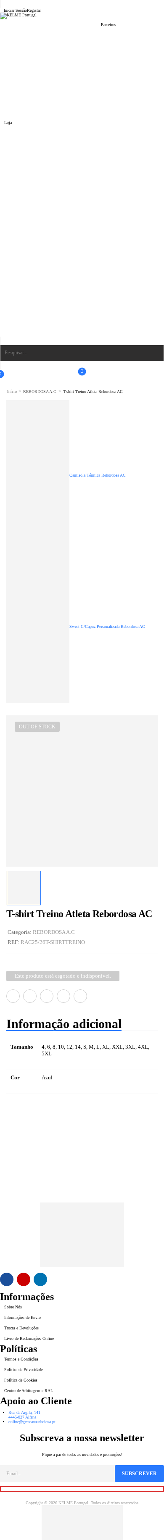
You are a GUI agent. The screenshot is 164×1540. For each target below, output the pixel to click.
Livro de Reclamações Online (29, 1338)
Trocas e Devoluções (21, 1328)
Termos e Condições (21, 1359)
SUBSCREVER (139, 1474)
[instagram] (23, 1279)
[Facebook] (13, 996)
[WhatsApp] (63, 996)
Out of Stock (37, 727)
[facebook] (6, 1279)
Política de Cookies (20, 1380)
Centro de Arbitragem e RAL (28, 1390)
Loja (8, 122)
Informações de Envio (22, 1317)
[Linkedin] (80, 996)
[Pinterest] (46, 996)
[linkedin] (40, 1279)
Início (12, 391)
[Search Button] (154, 353)
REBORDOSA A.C (39, 391)
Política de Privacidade (23, 1369)
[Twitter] (30, 996)
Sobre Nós (13, 1307)
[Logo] (82, 16)
